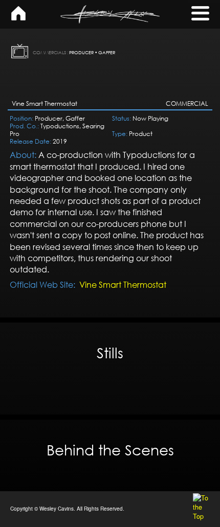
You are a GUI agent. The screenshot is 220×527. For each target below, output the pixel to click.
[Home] (18, 17)
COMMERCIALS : (50, 52)
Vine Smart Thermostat (122, 285)
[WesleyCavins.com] (110, 14)
